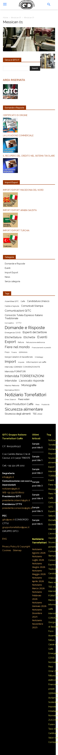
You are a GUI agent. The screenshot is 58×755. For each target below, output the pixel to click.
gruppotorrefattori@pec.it (15, 527)
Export (10, 341)
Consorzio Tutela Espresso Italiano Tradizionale (24, 317)
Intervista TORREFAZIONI (24, 376)
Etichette (29, 337)
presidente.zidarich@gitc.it (16, 500)
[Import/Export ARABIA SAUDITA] (29, 220)
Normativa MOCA (12, 390)
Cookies (6, 550)
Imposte (21, 362)
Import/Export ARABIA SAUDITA (20, 210)
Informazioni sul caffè (36, 362)
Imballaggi (39, 357)
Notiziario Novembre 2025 (37, 624)
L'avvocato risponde (31, 380)
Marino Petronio (12, 385)
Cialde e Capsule (12, 306)
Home (5, 17)
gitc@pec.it (8, 519)
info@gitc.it (8, 477)
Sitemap (17, 550)
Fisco (7, 352)
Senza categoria (12, 281)
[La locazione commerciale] (29, 146)
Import (10, 361)
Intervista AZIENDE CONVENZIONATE (22, 367)
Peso (37, 404)
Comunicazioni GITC (18, 310)
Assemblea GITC (12, 301)
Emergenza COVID (13, 332)
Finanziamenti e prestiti (41, 348)
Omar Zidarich (10, 399)
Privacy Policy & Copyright (16, 546)
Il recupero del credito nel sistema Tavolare (29, 156)
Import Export (11, 272)
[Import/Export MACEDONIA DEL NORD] (29, 200)
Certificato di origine (15, 115)
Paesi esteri (23, 399)
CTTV (18, 323)
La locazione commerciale (18, 135)
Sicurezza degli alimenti (18, 413)
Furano (14, 352)
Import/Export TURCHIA (16, 230)
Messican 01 (16, 17)
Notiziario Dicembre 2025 (37, 613)
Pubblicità (45, 404)
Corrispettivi (9, 323)
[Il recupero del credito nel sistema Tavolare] (29, 166)
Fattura (21, 342)
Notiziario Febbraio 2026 (37, 595)
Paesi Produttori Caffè (19, 404)
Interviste (11, 380)
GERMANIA (23, 352)
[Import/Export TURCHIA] (29, 241)
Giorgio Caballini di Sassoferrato (19, 357)
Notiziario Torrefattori (25, 394)
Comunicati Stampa (32, 305)
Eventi (7, 268)
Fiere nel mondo (17, 347)
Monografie (28, 385)
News (7, 277)
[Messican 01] (29, 50)
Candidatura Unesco (38, 301)
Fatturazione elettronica (35, 342)
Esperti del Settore (35, 332)
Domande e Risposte (15, 263)
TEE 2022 (37, 413)
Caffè (23, 301)
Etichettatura (13, 337)
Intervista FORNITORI (15, 371)
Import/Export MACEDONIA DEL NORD (23, 190)
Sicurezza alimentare (24, 409)
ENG (4, 539)
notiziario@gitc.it (10, 488)
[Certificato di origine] (29, 125)
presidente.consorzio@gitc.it (17, 508)
